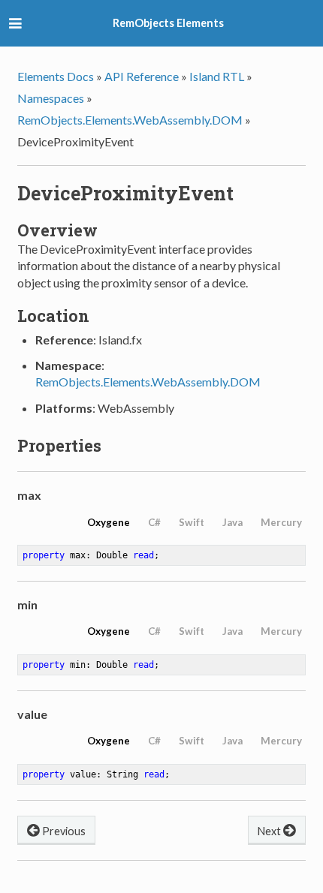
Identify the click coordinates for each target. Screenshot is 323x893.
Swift (191, 522)
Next (270, 831)
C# (154, 522)
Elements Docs (55, 76)
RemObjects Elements (168, 23)
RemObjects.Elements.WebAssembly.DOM (130, 120)
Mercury (281, 522)
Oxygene (108, 522)
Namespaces (50, 98)
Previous (63, 831)
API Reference (141, 76)
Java (232, 522)
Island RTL (216, 76)
